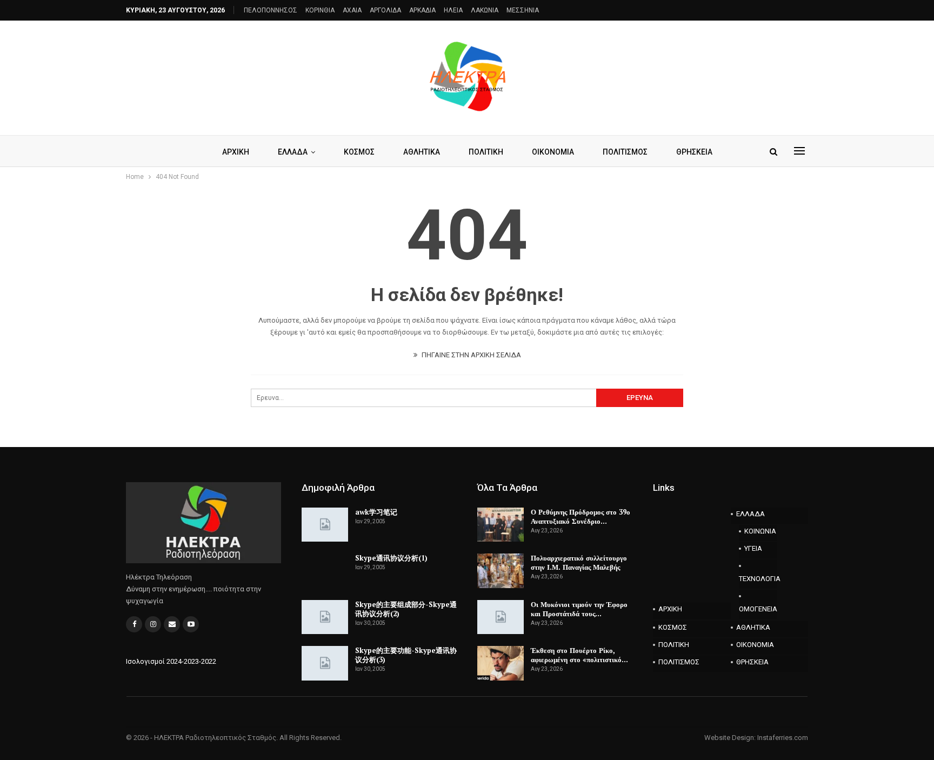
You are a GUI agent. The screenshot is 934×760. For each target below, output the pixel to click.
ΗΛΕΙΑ (453, 10)
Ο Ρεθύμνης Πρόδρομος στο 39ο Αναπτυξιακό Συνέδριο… (580, 516)
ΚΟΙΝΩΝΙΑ (760, 531)
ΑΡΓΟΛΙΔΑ (385, 10)
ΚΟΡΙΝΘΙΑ (320, 10)
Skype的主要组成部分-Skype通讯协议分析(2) (406, 608)
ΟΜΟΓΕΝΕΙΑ (758, 609)
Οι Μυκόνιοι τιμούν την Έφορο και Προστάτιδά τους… (579, 608)
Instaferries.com (782, 738)
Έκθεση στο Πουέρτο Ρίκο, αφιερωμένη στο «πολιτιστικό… (579, 654)
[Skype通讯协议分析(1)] (325, 571)
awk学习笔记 (376, 512)
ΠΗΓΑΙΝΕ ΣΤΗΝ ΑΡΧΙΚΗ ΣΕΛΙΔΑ (470, 355)
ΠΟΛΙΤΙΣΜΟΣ (625, 152)
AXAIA (352, 10)
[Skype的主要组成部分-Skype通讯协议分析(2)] (325, 617)
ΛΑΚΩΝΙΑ (484, 10)
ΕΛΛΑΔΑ (293, 152)
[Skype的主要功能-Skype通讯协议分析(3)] (325, 663)
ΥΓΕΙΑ (753, 548)
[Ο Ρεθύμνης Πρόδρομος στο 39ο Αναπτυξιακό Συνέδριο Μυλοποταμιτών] (500, 525)
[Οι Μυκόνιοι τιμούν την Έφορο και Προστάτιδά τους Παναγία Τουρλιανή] (500, 617)
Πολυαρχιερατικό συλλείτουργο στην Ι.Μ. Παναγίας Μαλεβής (579, 562)
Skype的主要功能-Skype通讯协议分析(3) (406, 654)
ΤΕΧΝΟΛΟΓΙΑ (758, 579)
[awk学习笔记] (325, 525)
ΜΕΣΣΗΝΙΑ (522, 10)
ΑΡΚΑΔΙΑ (422, 10)
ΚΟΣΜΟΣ (359, 152)
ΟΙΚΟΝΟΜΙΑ (553, 152)
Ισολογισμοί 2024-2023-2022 (171, 661)
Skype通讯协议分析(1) (391, 558)
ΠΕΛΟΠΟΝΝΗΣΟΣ (270, 10)
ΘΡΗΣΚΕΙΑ (694, 152)
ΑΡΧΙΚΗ (235, 152)
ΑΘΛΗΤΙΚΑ (421, 152)
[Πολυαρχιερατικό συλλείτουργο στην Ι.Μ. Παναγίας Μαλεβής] (500, 571)
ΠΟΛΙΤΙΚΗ (486, 152)
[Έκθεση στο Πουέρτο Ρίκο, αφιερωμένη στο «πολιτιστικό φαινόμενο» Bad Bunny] (500, 663)
